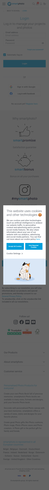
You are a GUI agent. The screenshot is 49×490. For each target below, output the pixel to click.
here (38, 239)
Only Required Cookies (33, 246)
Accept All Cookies (15, 246)
